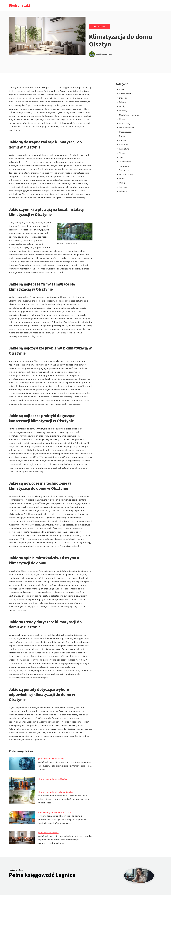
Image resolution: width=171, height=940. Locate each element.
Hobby (122, 106)
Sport (121, 157)
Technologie (125, 161)
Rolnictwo (124, 148)
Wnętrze (123, 187)
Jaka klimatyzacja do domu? (52, 758)
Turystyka (124, 170)
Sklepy (122, 153)
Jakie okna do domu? (48, 832)
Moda (122, 119)
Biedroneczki (19, 5)
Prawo (122, 140)
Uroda (122, 178)
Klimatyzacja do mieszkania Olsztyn (55, 792)
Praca (122, 136)
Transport (124, 166)
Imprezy (123, 110)
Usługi (122, 182)
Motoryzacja (125, 123)
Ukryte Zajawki (126, 174)
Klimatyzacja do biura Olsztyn (52, 779)
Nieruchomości (126, 127)
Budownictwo (99, 26)
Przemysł (123, 144)
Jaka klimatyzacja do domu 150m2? (56, 812)
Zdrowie (123, 191)
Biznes (122, 89)
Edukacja (123, 102)
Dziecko (123, 97)
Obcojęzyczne (125, 132)
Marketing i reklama (129, 115)
